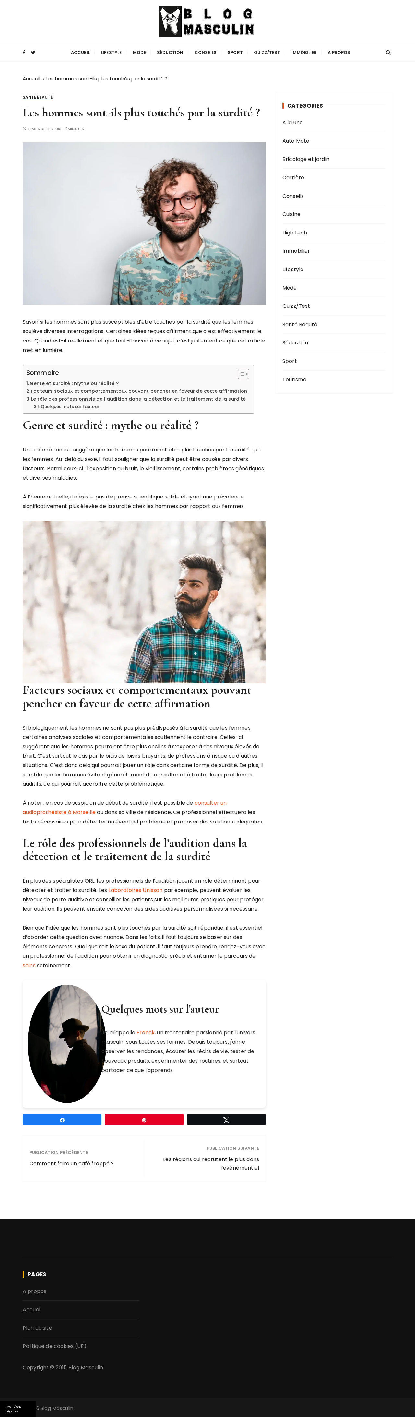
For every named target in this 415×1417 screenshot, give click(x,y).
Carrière (293, 177)
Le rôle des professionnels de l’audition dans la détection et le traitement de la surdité (138, 399)
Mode (139, 52)
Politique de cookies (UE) (55, 1346)
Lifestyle (111, 52)
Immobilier (304, 52)
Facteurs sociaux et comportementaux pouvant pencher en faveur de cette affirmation (139, 391)
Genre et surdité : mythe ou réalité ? (74, 383)
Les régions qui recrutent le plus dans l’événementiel (211, 1163)
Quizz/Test (267, 52)
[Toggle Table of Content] (240, 373)
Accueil (80, 52)
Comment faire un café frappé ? (72, 1163)
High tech (294, 232)
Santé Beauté (38, 97)
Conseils (206, 52)
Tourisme (294, 379)
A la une (292, 122)
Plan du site (37, 1328)
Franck (145, 1032)
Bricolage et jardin (305, 159)
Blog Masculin (85, 1367)
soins (29, 965)
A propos (339, 52)
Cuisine (291, 214)
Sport (235, 52)
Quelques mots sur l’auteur (70, 406)
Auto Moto (295, 141)
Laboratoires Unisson (135, 890)
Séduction (170, 52)
